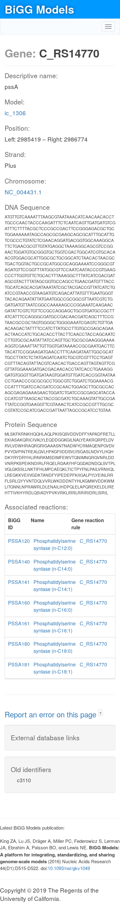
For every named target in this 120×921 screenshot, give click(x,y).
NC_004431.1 (23, 192)
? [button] (100, 713)
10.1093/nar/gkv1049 (69, 868)
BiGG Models (39, 9)
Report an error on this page (51, 714)
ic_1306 (15, 112)
